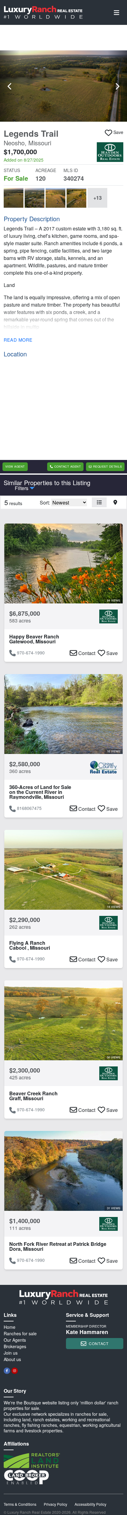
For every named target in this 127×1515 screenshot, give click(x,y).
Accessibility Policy (90, 1504)
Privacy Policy (55, 1504)
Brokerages (15, 1346)
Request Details (107, 466)
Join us (11, 1353)
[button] (63, 86)
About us (12, 1359)
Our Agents (15, 1340)
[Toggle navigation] (116, 12)
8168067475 (29, 808)
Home (9, 1327)
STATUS (12, 170)
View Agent (15, 466)
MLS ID (70, 170)
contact (99, 1343)
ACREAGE (45, 170)
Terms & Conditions (20, 1504)
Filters (21, 488)
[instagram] (14, 1371)
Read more (18, 339)
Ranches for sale (20, 1333)
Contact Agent (67, 466)
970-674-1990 (31, 653)
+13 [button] (97, 197)
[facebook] (7, 1371)
